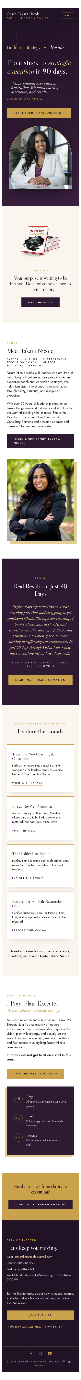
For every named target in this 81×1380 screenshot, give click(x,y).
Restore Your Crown (29, 930)
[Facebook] (31, 1354)
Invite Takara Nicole (54, 956)
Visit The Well (23, 830)
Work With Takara (27, 783)
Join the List (40, 1315)
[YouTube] (50, 1354)
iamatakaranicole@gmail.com (33, 1257)
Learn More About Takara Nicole (37, 441)
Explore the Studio (28, 878)
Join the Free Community (35, 1073)
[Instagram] (40, 1354)
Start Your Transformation (39, 113)
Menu (68, 15)
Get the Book (40, 302)
